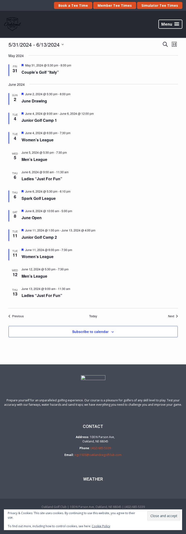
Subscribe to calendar (90, 331)
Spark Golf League (39, 198)
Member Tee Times (115, 5)
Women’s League (38, 140)
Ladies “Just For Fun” (42, 178)
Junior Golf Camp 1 (39, 120)
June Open (32, 217)
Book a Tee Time (73, 5)
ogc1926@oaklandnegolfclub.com (98, 455)
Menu (166, 24)
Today (93, 316)
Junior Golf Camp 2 (39, 237)
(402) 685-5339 (101, 448)
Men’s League (34, 159)
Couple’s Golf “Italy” (40, 72)
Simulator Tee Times (159, 5)
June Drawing (34, 101)
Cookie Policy (101, 526)
